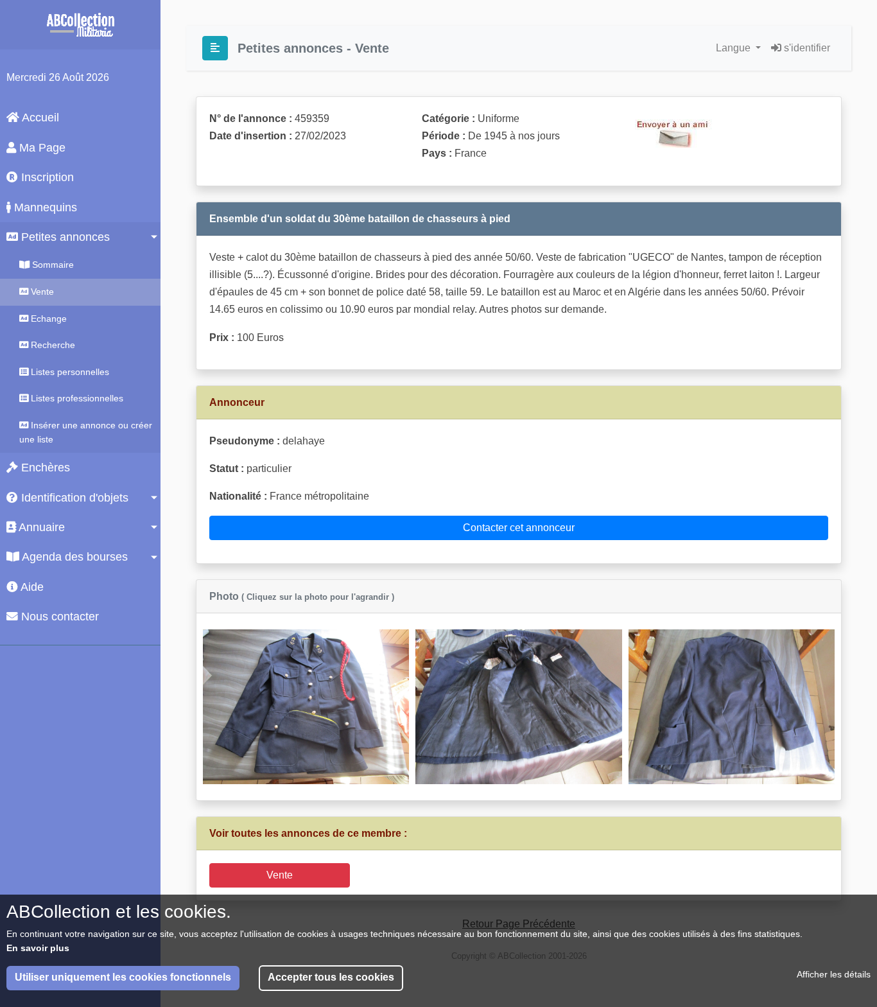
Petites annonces (64, 237)
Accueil (39, 117)
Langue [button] (734, 47)
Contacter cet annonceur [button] (519, 527)
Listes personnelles (68, 372)
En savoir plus (37, 948)
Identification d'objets (73, 497)
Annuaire (40, 527)
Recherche (51, 345)
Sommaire (52, 264)
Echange (47, 318)
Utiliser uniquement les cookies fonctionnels (123, 977)
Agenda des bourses (73, 556)
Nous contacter (58, 616)
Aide (31, 587)
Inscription (46, 177)
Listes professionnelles (75, 398)
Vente (41, 291)
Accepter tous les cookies (331, 977)
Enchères (44, 467)
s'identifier (805, 47)
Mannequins (44, 207)
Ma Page (40, 147)
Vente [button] (279, 875)
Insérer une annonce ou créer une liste (85, 432)
